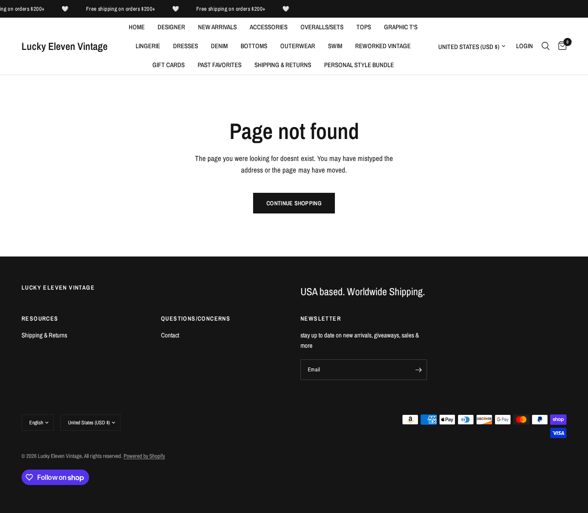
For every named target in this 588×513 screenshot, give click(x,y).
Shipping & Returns (282, 64)
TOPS (363, 26)
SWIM (335, 45)
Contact (170, 335)
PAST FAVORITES (219, 64)
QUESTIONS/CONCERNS (195, 318)
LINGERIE (148, 45)
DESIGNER (171, 26)
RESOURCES (40, 318)
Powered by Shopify (144, 456)
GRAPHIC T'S (401, 26)
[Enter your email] (418, 369)
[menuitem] (136, 27)
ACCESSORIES (269, 26)
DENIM (219, 45)
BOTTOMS (254, 45)
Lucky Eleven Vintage (65, 46)
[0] (560, 46)
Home (137, 26)
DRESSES (185, 45)
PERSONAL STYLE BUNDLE (359, 64)
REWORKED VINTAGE (383, 45)
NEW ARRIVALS (217, 26)
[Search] (545, 46)
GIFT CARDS (168, 64)
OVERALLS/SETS (322, 26)
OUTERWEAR (297, 45)
